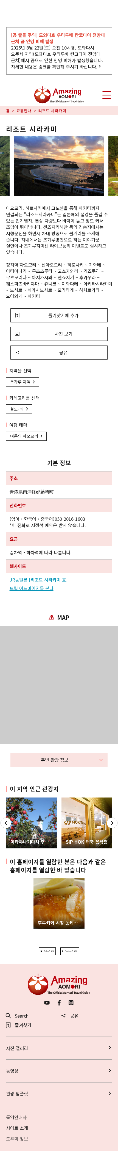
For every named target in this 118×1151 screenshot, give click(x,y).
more (11, 800)
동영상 (12, 1070)
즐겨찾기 (23, 1025)
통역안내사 (16, 1117)
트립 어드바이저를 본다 (32, 588)
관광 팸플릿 (17, 1093)
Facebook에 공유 (71, 951)
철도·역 (17, 409)
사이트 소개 (17, 1128)
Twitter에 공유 (49, 951)
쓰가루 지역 (20, 382)
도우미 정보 (17, 1138)
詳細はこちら (46, 881)
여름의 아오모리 (24, 436)
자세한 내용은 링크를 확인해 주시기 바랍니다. (54, 66)
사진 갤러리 (17, 1048)
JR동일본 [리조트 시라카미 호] (39, 580)
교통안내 (24, 110)
